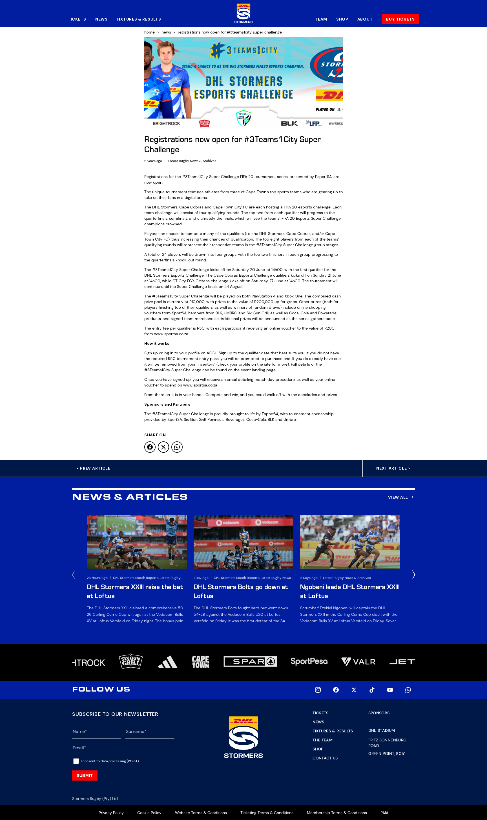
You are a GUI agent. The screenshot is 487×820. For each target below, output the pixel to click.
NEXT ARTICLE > (393, 468)
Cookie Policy (149, 812)
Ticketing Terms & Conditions (266, 812)
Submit (85, 775)
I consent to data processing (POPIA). (110, 761)
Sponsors (379, 712)
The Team (323, 740)
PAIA (384, 812)
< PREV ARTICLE (93, 468)
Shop (342, 19)
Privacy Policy (111, 812)
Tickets (77, 19)
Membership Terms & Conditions (337, 812)
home (149, 32)
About (365, 19)
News (101, 19)
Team (321, 19)
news (166, 32)
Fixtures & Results (139, 19)
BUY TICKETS (400, 19)
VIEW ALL (398, 497)
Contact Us (325, 758)
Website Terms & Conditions (201, 812)
